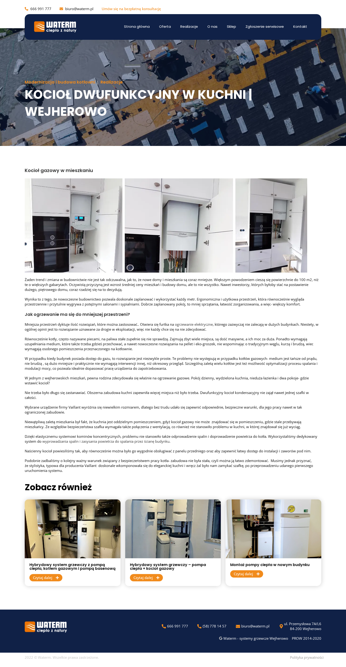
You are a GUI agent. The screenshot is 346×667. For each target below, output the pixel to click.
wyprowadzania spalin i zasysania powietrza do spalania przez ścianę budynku (105, 441)
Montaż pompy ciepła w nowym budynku (270, 564)
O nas (212, 26)
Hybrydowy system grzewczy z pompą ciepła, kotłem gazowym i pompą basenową (72, 566)
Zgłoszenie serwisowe (264, 26)
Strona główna (137, 26)
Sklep (231, 26)
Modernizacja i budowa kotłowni (60, 82)
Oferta (165, 26)
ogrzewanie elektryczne (194, 324)
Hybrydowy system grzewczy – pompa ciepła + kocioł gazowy (168, 566)
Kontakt (300, 26)
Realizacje (189, 26)
